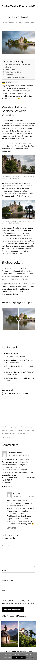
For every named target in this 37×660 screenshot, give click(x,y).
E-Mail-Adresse (8, 580)
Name (4, 570)
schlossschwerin (9, 433)
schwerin (22, 433)
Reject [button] (22, 657)
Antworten (7, 487)
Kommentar (6, 546)
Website (5, 590)
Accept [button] (15, 657)
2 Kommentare (29, 23)
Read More (29, 657)
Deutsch (8, 83)
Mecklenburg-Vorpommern (13, 96)
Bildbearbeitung (10, 69)
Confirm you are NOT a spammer (15, 616)
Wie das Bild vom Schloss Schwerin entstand (17, 66)
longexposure (27, 427)
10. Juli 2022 (6, 437)
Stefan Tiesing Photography (18, 6)
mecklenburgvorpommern (12, 430)
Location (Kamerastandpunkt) (16, 77)
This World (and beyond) (13, 23)
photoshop (30, 430)
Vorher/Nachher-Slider (13, 72)
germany (14, 427)
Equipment (9, 75)
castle (5, 427)
